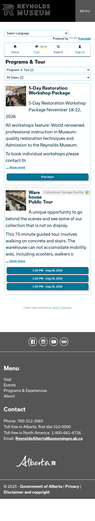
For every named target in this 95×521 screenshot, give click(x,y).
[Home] (47, 11)
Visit (7, 379)
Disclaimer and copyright (27, 492)
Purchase (47, 177)
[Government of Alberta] (34, 468)
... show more (15, 167)
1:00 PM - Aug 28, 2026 (47, 270)
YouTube (53, 341)
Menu (85, 11)
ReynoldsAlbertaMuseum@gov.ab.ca (49, 438)
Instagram (42, 341)
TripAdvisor (63, 341)
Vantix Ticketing (61, 307)
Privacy (72, 486)
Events (10, 385)
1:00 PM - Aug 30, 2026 (47, 286)
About (9, 396)
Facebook (32, 341)
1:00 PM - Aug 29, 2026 (47, 278)
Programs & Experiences (25, 390)
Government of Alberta (41, 486)
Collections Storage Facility (64, 192)
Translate (84, 38)
